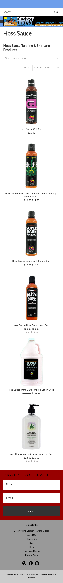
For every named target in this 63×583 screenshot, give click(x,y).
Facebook (31, 563)
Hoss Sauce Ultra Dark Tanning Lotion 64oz (31, 389)
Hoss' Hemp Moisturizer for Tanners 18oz (31, 454)
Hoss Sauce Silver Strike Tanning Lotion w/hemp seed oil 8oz (30, 195)
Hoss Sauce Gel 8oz (30, 129)
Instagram (37, 563)
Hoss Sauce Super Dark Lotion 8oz (30, 261)
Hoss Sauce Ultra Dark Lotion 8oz (31, 325)
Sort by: (26, 67)
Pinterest (24, 563)
